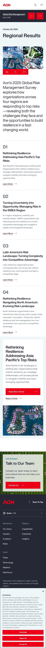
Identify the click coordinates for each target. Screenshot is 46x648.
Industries (26, 533)
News (5, 543)
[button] (23, 391)
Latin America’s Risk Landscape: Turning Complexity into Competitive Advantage (23, 256)
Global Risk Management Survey (17, 14)
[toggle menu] (41, 4)
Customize (23, 632)
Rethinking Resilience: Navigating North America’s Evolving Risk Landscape (20, 302)
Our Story (7, 529)
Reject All (23, 638)
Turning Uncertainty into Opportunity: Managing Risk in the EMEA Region (22, 206)
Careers (6, 533)
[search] (35, 5)
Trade (5, 557)
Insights (25, 538)
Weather (6, 567)
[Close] (43, 591)
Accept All (23, 644)
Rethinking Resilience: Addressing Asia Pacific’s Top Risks (21, 157)
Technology (8, 562)
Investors (7, 538)
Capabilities (27, 529)
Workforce (7, 572)
